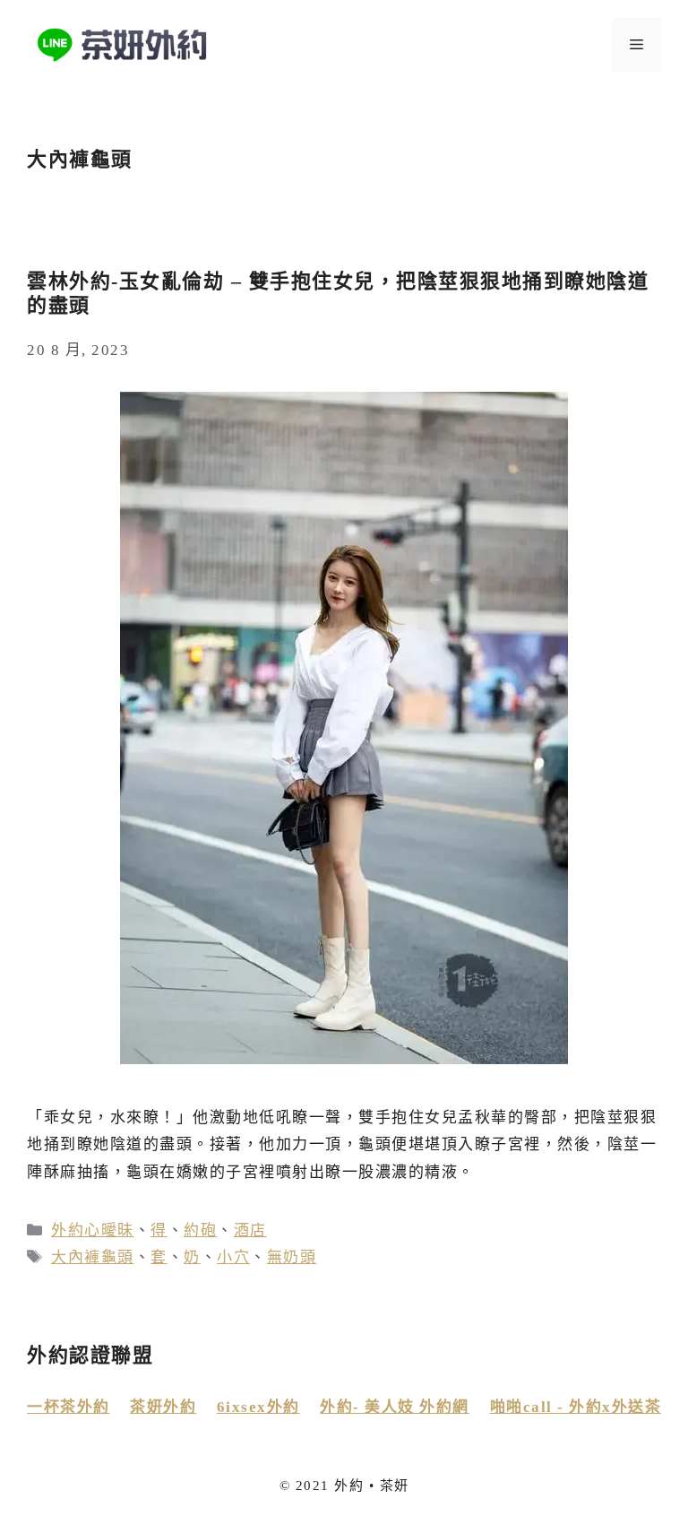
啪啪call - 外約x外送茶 (576, 1407)
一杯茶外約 (68, 1407)
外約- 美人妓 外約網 (394, 1407)
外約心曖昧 (92, 1230)
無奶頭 (292, 1257)
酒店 (250, 1230)
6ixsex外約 (258, 1407)
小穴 (233, 1257)
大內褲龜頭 (92, 1257)
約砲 (200, 1230)
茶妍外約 (163, 1407)
